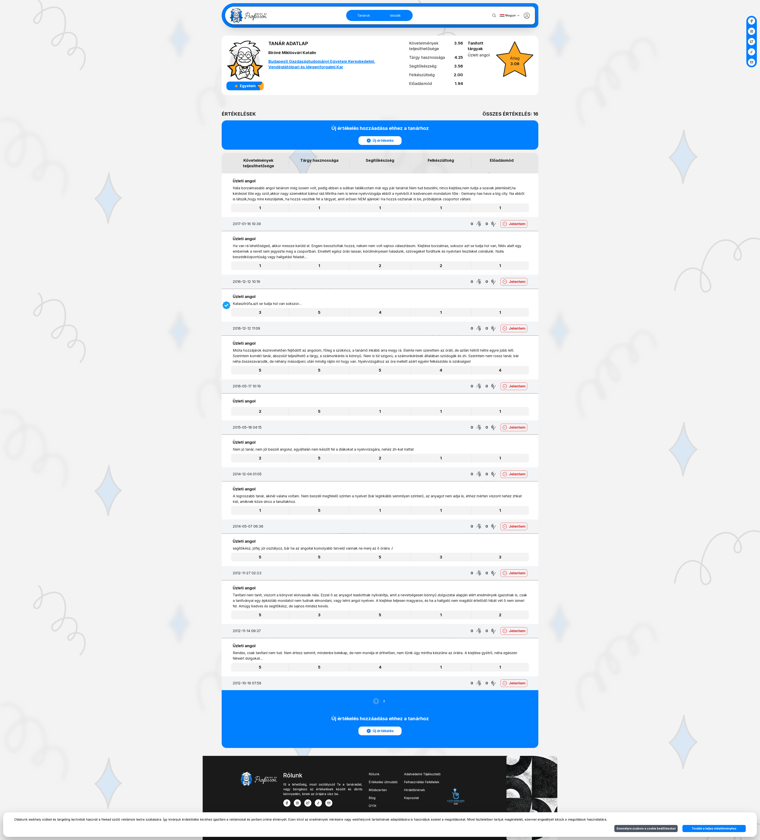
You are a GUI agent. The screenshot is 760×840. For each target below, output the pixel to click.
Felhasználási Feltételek (421, 782)
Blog (372, 798)
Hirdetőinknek (414, 790)
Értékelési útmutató (383, 782)
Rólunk (374, 774)
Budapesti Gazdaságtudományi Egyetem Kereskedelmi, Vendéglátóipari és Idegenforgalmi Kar (321, 64)
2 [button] (384, 701)
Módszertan (378, 790)
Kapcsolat (411, 798)
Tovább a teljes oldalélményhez (714, 828)
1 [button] (376, 701)
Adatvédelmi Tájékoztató (422, 774)
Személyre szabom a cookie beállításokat (646, 828)
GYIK (372, 806)
